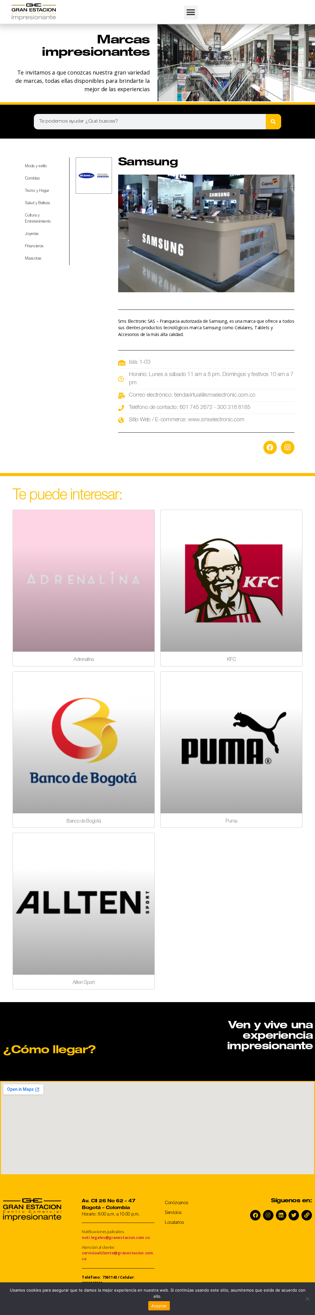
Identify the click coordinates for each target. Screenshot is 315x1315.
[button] (191, 12)
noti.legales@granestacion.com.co (116, 1237)
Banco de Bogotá (83, 821)
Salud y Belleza (37, 203)
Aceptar (159, 1305)
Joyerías (31, 234)
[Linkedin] (281, 1215)
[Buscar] (273, 121)
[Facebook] (270, 447)
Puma (231, 821)
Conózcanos (176, 1203)
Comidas (32, 179)
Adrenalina (84, 660)
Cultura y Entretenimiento (38, 219)
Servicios (173, 1213)
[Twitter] (294, 1215)
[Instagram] (287, 447)
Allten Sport (84, 983)
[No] (307, 1299)
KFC (231, 660)
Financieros (34, 247)
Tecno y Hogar (37, 191)
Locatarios (174, 1223)
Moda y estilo (36, 166)
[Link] (306, 1215)
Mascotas (33, 259)
